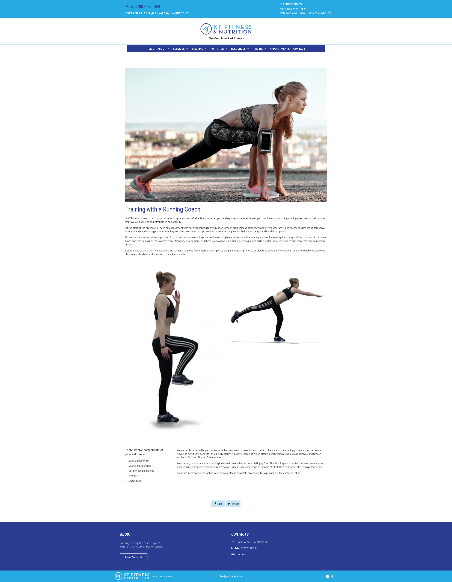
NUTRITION (217, 48)
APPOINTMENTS (280, 48)
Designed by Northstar (231, 576)
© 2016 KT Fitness (162, 576)
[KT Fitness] (226, 29)
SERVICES (179, 48)
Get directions (239, 554)
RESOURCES (238, 48)
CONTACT (299, 48)
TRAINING (197, 48)
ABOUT (161, 48)
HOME (150, 48)
